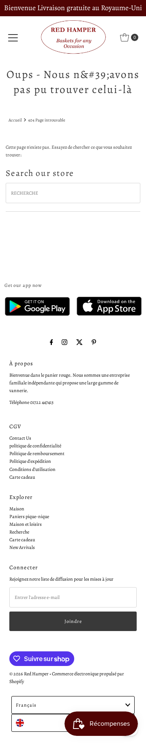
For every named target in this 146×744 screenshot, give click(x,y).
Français (26, 705)
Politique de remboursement (36, 453)
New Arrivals (22, 547)
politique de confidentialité (35, 445)
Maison (16, 508)
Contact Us (20, 438)
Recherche (19, 532)
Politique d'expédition (30, 461)
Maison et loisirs (25, 524)
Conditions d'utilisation (32, 469)
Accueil (15, 120)
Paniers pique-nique (29, 516)
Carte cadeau (22, 477)
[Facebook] (51, 342)
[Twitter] (79, 342)
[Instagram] (64, 342)
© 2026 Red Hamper (29, 673)
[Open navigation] (13, 37)
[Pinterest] (94, 342)
